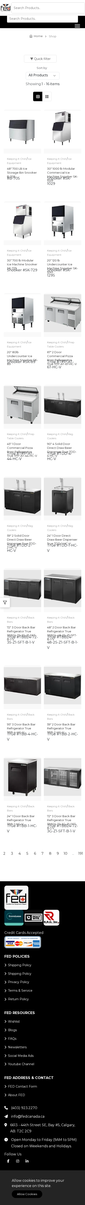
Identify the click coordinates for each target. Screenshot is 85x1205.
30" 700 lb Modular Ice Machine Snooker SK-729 (22, 262)
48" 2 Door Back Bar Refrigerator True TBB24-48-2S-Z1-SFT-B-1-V (62, 629)
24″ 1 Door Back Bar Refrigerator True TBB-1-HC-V (21, 818)
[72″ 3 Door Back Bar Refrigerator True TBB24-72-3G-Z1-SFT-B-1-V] (62, 779)
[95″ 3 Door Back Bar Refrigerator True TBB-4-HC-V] (22, 687)
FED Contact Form (22, 1086)
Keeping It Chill (16, 158)
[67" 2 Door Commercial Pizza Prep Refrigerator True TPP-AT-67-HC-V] (62, 315)
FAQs (12, 1039)
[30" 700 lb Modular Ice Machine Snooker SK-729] (22, 223)
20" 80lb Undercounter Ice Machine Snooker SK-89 (22, 354)
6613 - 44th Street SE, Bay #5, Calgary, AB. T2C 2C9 (42, 1128)
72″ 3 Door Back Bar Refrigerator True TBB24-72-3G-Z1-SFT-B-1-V (62, 818)
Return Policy (18, 999)
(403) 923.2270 (24, 1108)
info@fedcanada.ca (27, 1116)
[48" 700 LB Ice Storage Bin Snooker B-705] (22, 131)
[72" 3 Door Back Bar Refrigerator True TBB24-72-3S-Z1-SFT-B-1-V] (22, 590)
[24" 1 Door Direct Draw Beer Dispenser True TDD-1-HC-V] (62, 498)
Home (38, 36)
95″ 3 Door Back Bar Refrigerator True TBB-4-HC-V (21, 726)
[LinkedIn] (27, 1161)
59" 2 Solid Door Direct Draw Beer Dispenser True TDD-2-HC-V (21, 538)
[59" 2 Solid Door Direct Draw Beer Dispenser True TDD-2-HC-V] (22, 498)
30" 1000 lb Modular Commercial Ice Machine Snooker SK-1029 (62, 171)
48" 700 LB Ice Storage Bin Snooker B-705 (22, 171)
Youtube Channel (21, 1064)
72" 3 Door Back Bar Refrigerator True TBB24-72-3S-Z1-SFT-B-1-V (21, 629)
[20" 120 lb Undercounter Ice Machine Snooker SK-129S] (62, 223)
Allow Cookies (27, 1194)
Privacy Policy (18, 982)
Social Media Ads (21, 1056)
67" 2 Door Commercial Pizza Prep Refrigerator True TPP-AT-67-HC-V (62, 354)
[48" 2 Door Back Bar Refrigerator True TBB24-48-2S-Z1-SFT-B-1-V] (62, 590)
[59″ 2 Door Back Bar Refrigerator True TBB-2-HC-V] (62, 687)
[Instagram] (17, 1161)
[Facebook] (8, 1161)
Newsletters (17, 1047)
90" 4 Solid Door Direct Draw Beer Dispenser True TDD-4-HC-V (61, 446)
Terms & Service (20, 991)
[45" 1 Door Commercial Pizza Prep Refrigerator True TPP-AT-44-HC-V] (22, 407)
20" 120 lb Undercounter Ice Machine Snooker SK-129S (62, 262)
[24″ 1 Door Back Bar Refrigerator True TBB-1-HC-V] (22, 779)
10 (65, 853)
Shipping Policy (19, 965)
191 (80, 853)
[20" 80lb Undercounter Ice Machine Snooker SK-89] (22, 315)
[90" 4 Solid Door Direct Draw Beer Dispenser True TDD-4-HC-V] (62, 407)
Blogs (12, 1030)
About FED (16, 1095)
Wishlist (14, 1021)
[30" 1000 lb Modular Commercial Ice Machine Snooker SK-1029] (62, 131)
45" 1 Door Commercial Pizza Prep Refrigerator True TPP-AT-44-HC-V (22, 446)
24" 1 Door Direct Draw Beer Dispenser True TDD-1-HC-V (62, 538)
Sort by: (42, 68)
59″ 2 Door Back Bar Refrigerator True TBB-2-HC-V (61, 726)
